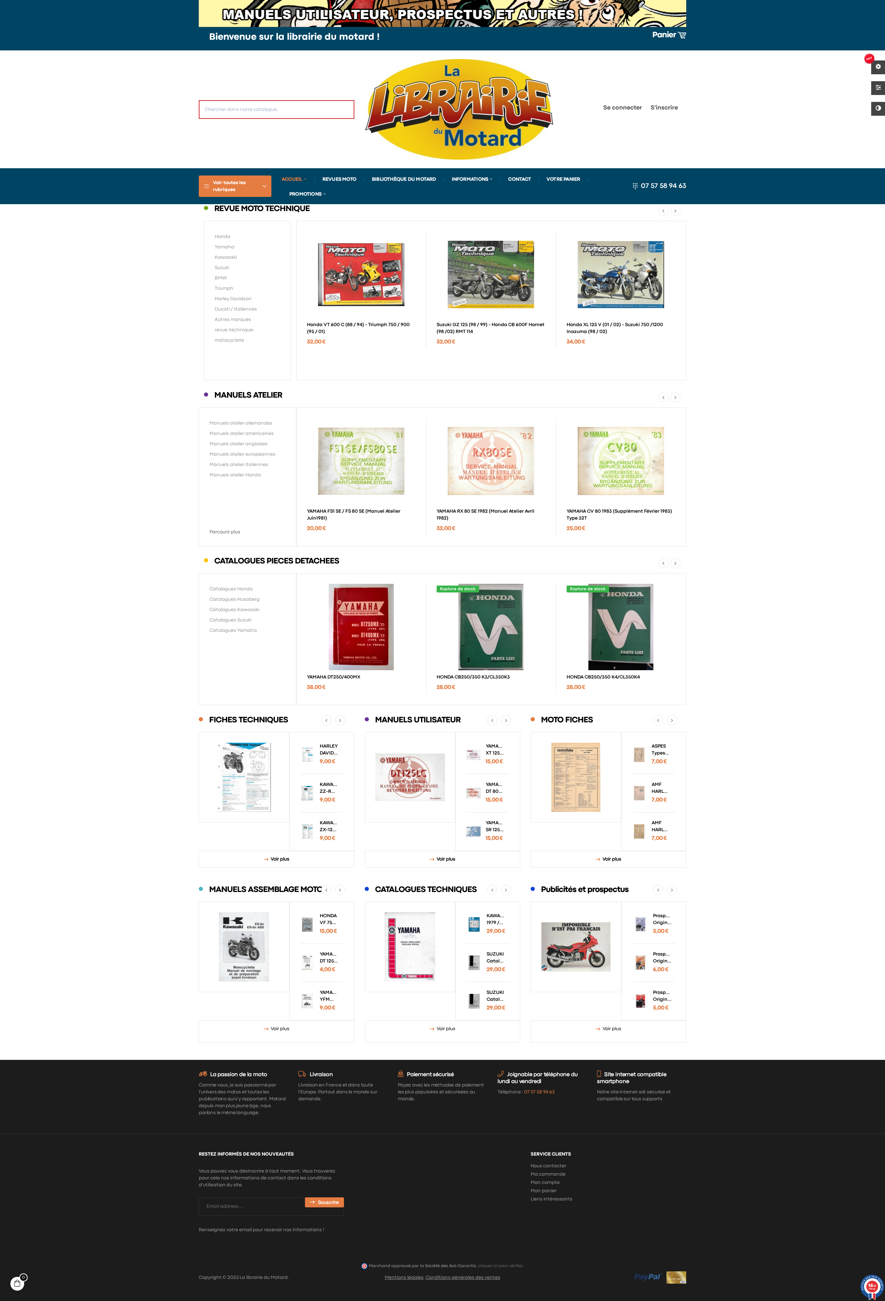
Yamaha (224, 247)
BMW (221, 278)
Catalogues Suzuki (230, 620)
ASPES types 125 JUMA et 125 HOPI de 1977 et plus (660, 750)
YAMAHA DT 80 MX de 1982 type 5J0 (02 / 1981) (495, 788)
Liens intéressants (551, 1199)
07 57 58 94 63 (663, 186)
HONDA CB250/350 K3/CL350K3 (473, 677)
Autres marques (233, 319)
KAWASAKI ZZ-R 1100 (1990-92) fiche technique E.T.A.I (329, 788)
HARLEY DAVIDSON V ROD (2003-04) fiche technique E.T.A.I (329, 750)
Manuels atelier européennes (242, 454)
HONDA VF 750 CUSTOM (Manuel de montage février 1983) (329, 920)
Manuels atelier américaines (241, 433)
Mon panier (544, 1191)
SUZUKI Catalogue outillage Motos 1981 (495, 996)
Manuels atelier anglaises (238, 444)
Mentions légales (404, 1277)
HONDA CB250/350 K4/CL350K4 (603, 677)
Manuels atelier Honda (235, 475)
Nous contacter (548, 1166)
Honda (222, 237)
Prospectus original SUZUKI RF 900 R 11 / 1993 (661, 996)
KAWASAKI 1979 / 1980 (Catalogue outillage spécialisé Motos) (495, 920)
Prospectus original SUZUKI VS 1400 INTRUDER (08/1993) (661, 920)
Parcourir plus (224, 532)
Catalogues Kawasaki (234, 610)
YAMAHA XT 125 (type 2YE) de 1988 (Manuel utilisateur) (495, 750)
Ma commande (548, 1174)
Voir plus (280, 859)
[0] (576, 109)
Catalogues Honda (231, 589)
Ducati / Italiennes (236, 309)
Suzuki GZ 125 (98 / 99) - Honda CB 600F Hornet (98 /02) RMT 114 (490, 328)
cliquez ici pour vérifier (500, 1266)
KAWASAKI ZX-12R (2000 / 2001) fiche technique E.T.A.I (329, 827)
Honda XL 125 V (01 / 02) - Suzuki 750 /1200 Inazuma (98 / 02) (615, 328)
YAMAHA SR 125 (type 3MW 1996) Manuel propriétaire (495, 827)
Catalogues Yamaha (233, 630)
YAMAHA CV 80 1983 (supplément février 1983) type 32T (619, 514)
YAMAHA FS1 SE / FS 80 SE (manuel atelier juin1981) (353, 514)
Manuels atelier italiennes (238, 465)
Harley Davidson (233, 299)
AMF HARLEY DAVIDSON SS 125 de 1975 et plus (661, 827)
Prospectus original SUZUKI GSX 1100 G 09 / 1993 (661, 958)
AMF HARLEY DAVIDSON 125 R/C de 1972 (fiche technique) (661, 788)
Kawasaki (226, 257)
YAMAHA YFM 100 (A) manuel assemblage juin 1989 (329, 996)
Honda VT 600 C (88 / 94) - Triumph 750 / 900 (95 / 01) (358, 328)
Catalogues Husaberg (234, 599)
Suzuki (222, 268)
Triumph (224, 288)
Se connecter (622, 108)
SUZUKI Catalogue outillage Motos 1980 (495, 958)
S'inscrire (664, 108)
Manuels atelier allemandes (240, 423)
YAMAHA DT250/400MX (333, 677)
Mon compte (545, 1182)
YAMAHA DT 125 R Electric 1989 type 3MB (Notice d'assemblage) (329, 958)
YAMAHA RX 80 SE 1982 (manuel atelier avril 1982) (485, 514)
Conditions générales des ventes (463, 1277)
